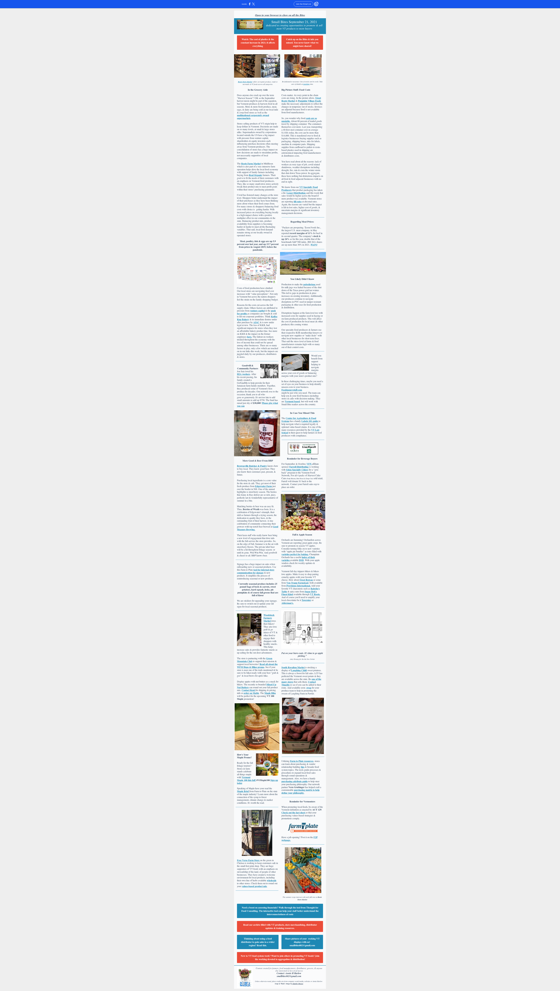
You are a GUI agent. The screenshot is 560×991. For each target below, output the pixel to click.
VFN (309, 463)
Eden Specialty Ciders (297, 469)
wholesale (271, 880)
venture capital (257, 310)
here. (249, 336)
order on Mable (251, 693)
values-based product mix (254, 886)
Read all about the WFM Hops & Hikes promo (257, 665)
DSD (301, 560)
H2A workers (243, 374)
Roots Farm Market (245, 82)
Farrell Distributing (299, 466)
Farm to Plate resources (301, 761)
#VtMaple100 (263, 780)
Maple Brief (243, 791)
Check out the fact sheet (293, 812)
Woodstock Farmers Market (269, 617)
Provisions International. (298, 585)
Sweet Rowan (306, 579)
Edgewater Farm (263, 486)
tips (302, 766)
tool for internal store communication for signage (255, 571)
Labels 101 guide (310, 421)
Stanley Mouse (297, 983)
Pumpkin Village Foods (309, 100)
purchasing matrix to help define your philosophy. (300, 791)
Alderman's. (287, 603)
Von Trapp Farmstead (297, 582)
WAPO (314, 244)
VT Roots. (315, 594)
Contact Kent (249, 690)
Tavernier (306, 600)
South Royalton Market (293, 667)
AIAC (256, 322)
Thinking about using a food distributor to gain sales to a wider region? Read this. (258, 942)
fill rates (298, 201)
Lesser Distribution (296, 192)
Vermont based (292, 401)
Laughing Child (299, 670)
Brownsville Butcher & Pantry (252, 465)
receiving (306, 84)
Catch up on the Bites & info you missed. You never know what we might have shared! (302, 42)
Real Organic (255, 175)
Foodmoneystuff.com (291, 389)
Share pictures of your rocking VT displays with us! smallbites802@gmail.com (302, 942)
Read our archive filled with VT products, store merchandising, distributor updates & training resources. (280, 926)
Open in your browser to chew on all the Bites (280, 15)
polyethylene (309, 284)
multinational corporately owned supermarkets (253, 117)
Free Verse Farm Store (248, 860)
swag (308, 687)
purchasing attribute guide (294, 781)
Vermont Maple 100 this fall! (246, 778)
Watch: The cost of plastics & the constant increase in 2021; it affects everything (258, 42)
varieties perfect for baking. (295, 554)
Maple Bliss (270, 693)
